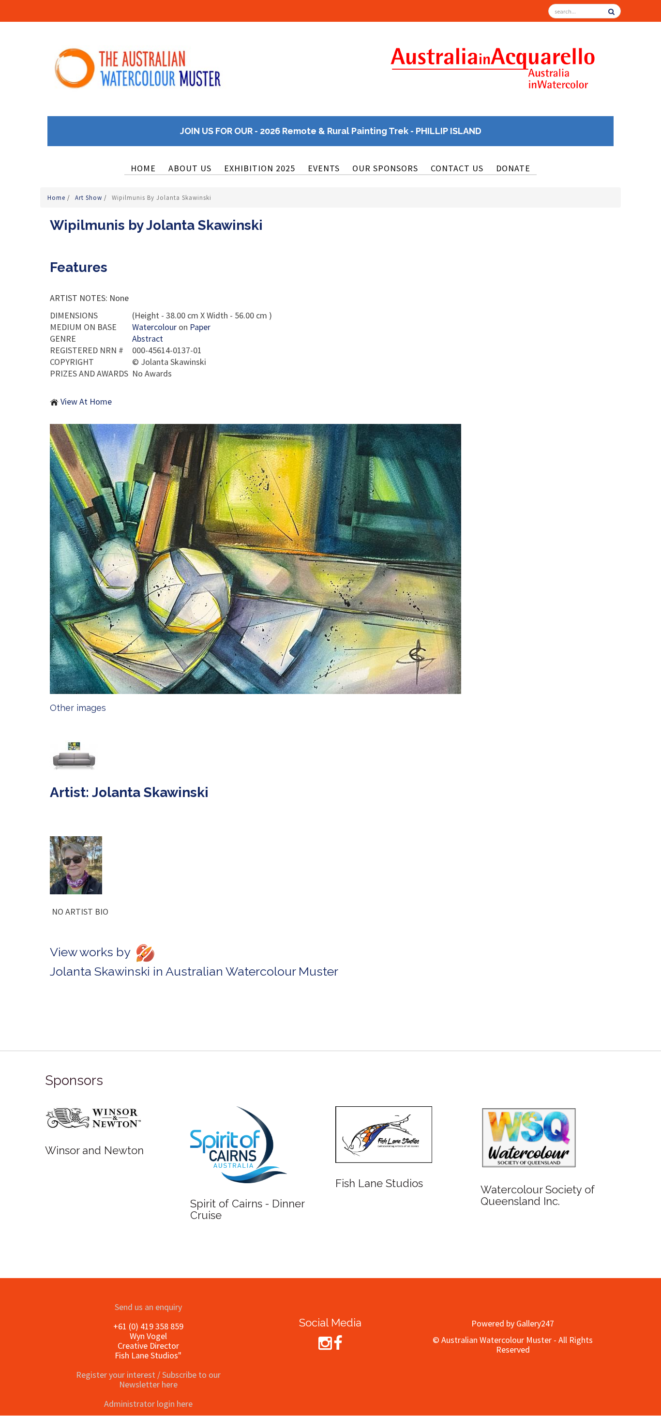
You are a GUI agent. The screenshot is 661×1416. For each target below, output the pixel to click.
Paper (200, 326)
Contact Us (457, 168)
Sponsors (74, 1080)
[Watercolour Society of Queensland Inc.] (529, 1136)
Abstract (147, 338)
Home (143, 168)
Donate (513, 168)
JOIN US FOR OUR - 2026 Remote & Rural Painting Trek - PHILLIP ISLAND (330, 131)
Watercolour (154, 326)
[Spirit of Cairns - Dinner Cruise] (238, 1144)
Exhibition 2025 (259, 168)
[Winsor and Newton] (93, 1117)
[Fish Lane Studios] (383, 1134)
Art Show (89, 198)
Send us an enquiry (148, 1306)
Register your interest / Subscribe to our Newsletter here (148, 1379)
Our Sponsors (385, 168)
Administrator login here (148, 1403)
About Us (189, 168)
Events (324, 168)
